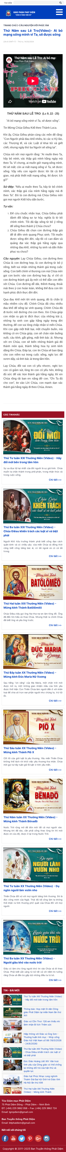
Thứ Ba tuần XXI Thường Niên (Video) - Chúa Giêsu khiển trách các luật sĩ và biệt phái (31, 531)
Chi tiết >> (55, 479)
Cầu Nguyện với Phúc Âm (34, 25)
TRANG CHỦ (10, 25)
